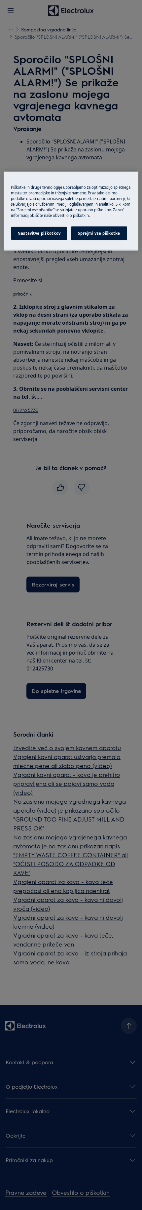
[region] (71, 211)
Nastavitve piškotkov (39, 233)
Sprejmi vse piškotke (99, 233)
